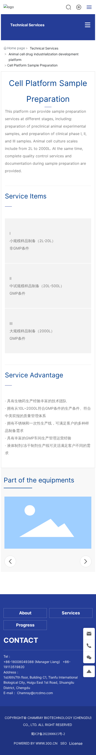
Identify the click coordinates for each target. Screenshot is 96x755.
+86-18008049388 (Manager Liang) (31, 662)
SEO (63, 743)
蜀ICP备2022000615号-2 (48, 734)
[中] (79, 7)
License (75, 743)
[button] (10, 561)
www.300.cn (47, 743)
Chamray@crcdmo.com (35, 693)
